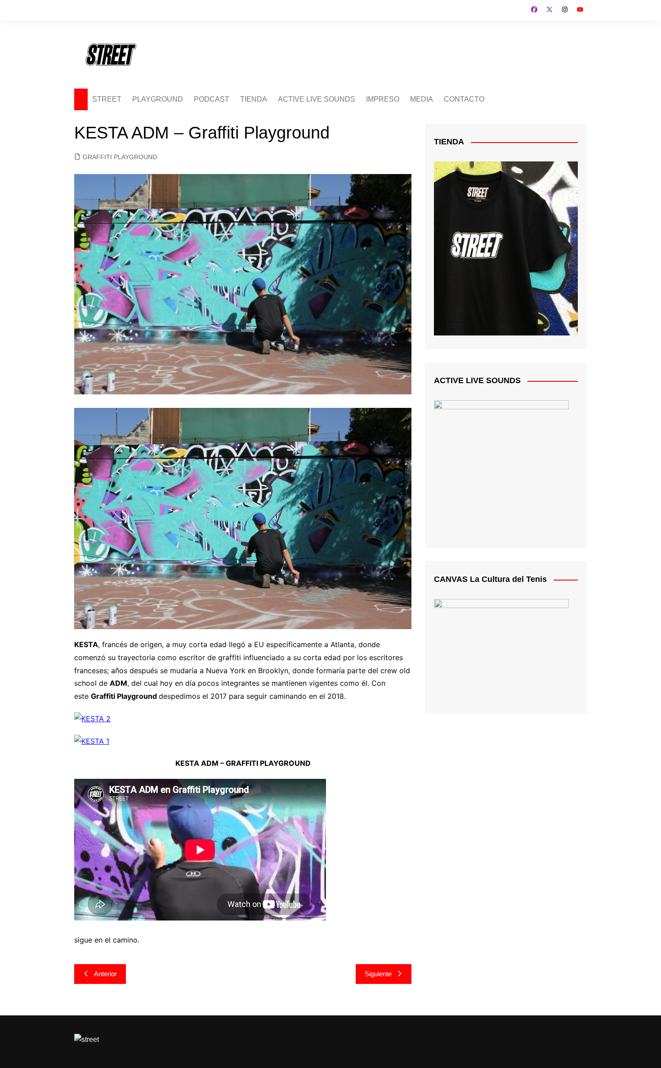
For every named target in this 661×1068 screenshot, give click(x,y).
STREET (106, 99)
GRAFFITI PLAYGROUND (120, 157)
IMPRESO (382, 99)
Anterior (105, 974)
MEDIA (421, 99)
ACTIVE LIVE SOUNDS (316, 99)
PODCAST (211, 99)
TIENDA (253, 99)
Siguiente (378, 974)
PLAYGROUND (157, 99)
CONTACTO (464, 99)
